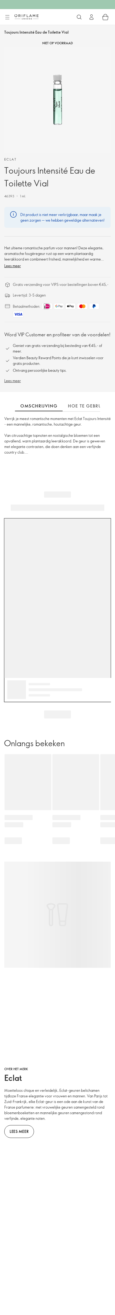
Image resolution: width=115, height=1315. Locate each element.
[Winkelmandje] (105, 17)
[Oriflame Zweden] (26, 17)
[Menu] (7, 17)
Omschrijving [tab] (38, 406)
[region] (57, 100)
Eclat (10, 159)
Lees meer (12, 265)
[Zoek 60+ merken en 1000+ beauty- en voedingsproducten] (79, 17)
